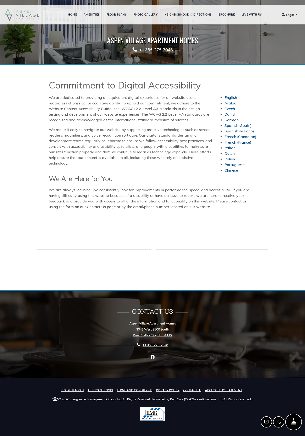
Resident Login (72, 390)
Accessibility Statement (223, 390)
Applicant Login (100, 390)
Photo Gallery (145, 14)
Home (72, 14)
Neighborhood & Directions (188, 14)
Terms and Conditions (134, 390)
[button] (289, 15)
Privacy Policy (167, 390)
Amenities (92, 14)
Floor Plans (116, 14)
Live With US (252, 14)
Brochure (226, 14)
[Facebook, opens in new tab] (152, 357)
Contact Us (192, 390)
